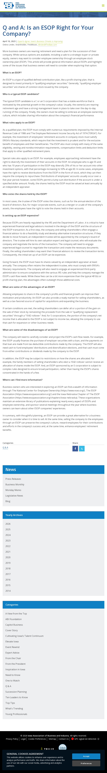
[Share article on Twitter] (82, 448)
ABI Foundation (13, 619)
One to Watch (12, 680)
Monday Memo (13, 490)
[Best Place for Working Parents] (60, 749)
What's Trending (14, 708)
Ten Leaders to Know (16, 697)
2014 (7, 590)
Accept (86, 756)
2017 (7, 574)
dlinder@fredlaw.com (47, 44)
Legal (23, 739)
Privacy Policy (12, 739)
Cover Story (11, 630)
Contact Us (64, 739)
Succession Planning (16, 691)
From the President (15, 663)
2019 (7, 562)
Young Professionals (16, 714)
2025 (7, 529)
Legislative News (14, 495)
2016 (7, 579)
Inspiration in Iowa (15, 669)
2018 (7, 568)
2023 (7, 540)
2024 (7, 535)
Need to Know (12, 675)
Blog (7, 501)
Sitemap (52, 739)
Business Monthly (14, 484)
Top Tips (10, 702)
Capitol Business (14, 624)
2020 (7, 557)
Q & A (5, 447)
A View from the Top (16, 613)
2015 (7, 585)
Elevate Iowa (12, 641)
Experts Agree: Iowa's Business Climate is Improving (40, 41)
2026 (7, 523)
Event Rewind (12, 647)
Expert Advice (12, 652)
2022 (7, 546)
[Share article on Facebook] (75, 448)
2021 (7, 551)
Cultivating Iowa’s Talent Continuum (24, 635)
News (10, 469)
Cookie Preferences (37, 739)
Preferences (86, 763)
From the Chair (13, 658)
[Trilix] (47, 750)
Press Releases (13, 478)
